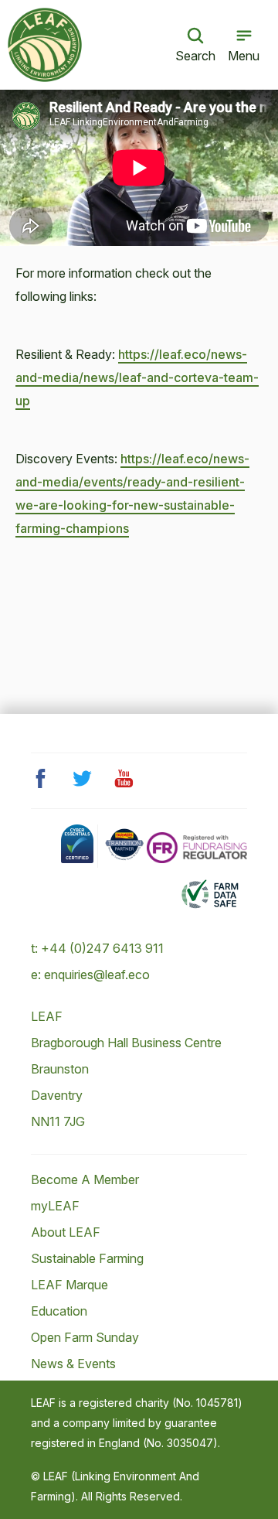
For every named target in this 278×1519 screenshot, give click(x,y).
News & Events (73, 1363)
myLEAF (55, 1205)
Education (59, 1311)
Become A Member (85, 1179)
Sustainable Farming (87, 1258)
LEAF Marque (69, 1284)
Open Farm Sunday (85, 1337)
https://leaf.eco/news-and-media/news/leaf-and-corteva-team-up (137, 377)
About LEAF (65, 1232)
